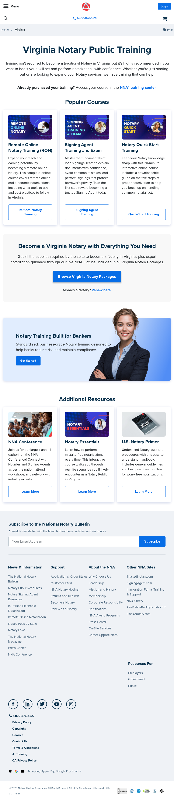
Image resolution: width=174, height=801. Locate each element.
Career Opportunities (103, 635)
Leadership (96, 583)
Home (5, 29)
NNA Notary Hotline (64, 589)
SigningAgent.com (139, 583)
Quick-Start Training (143, 214)
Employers (135, 673)
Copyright (19, 728)
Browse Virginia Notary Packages (87, 276)
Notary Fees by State (22, 624)
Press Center (17, 648)
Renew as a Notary (64, 609)
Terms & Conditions (25, 748)
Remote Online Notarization (27, 617)
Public (132, 686)
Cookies (17, 735)
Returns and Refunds (65, 596)
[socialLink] (13, 706)
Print (170, 30)
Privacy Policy (21, 722)
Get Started (28, 360)
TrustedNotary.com (140, 576)
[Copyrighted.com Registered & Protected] (122, 791)
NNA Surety (135, 601)
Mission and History (102, 589)
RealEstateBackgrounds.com (146, 607)
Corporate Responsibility (106, 602)
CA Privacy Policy (24, 760)
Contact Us (20, 741)
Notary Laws (16, 630)
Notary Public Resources (25, 588)
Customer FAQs (61, 583)
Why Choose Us (100, 576)
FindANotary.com (138, 614)
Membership (97, 596)
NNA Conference (20, 654)
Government (136, 679)
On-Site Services (100, 628)
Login (164, 6)
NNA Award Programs (104, 615)
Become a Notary (63, 602)
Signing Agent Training (87, 212)
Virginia (20, 29)
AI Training (19, 754)
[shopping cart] (144, 18)
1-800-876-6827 (87, 18)
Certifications (98, 609)
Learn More (30, 491)
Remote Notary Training (30, 212)
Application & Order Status (69, 576)
